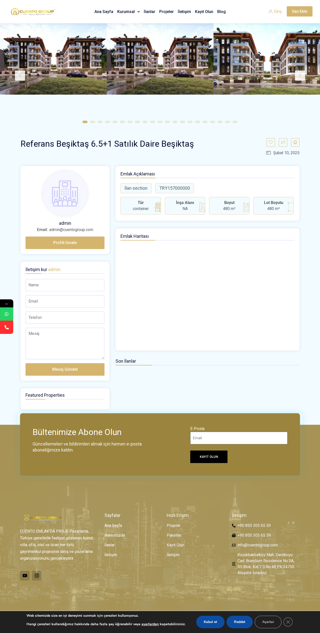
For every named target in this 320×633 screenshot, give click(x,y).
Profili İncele (65, 242)
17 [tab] (205, 122)
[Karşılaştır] (283, 142)
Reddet (239, 621)
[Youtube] (25, 575)
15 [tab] (190, 122)
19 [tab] (220, 122)
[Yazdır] (295, 142)
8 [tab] (137, 122)
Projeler (166, 11)
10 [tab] (152, 122)
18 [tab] (212, 122)
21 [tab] (235, 122)
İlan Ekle (299, 11)
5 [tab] (115, 122)
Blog (221, 11)
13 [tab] (175, 122)
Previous (20, 76)
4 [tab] (107, 122)
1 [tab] (85, 122)
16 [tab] (197, 122)
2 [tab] (92, 122)
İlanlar (149, 11)
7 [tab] (130, 122)
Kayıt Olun (204, 11)
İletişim (184, 11)
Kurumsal (126, 11)
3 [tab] (100, 122)
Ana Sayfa (103, 11)
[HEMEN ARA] (6, 327)
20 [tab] (227, 122)
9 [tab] (145, 122)
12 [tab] (167, 122)
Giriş (278, 11)
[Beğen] (270, 142)
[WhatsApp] (6, 314)
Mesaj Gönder (65, 369)
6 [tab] (122, 122)
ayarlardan (150, 624)
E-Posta (197, 428)
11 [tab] (160, 122)
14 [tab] (182, 122)
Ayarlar (268, 621)
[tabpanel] (53, 59)
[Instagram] (37, 575)
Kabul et (210, 621)
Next (300, 76)
